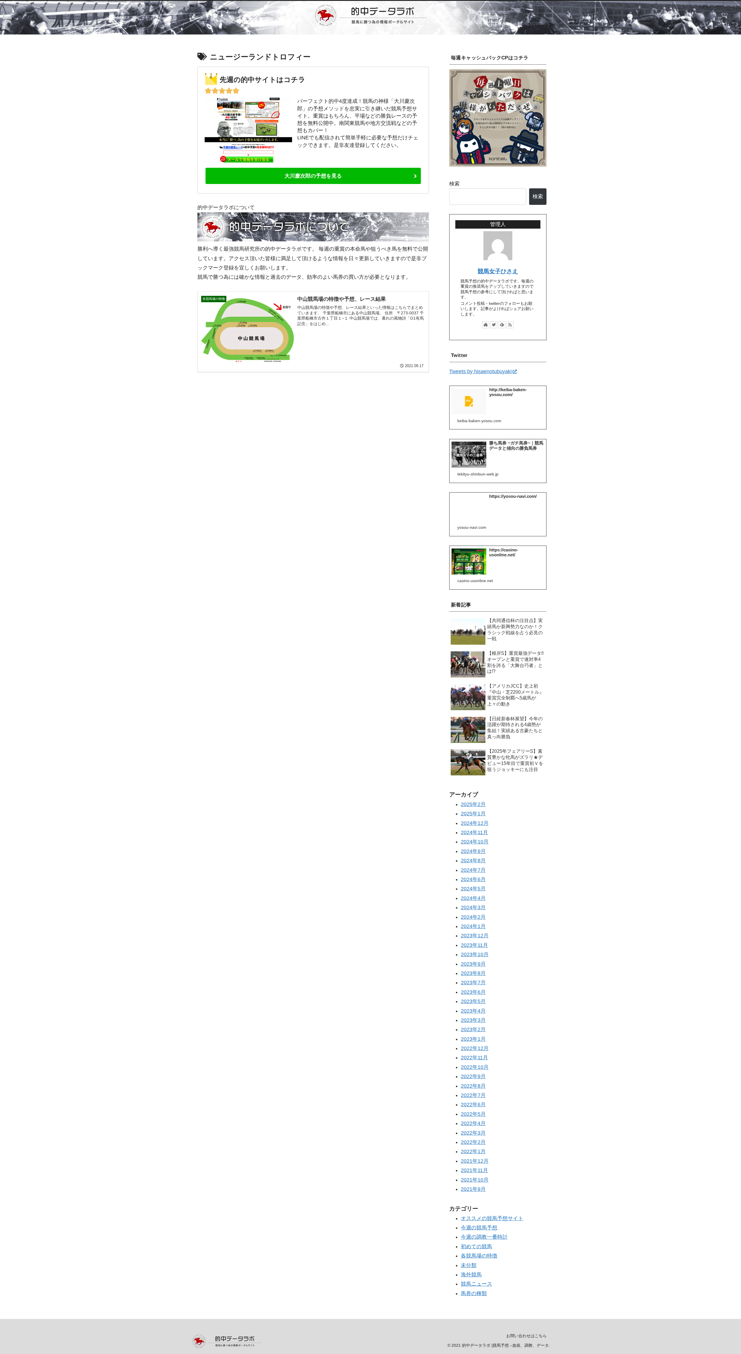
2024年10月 (475, 842)
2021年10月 (475, 1179)
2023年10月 (475, 954)
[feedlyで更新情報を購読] (501, 324)
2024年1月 (473, 926)
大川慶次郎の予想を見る (313, 176)
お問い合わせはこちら (526, 1335)
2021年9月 (473, 1189)
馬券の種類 (474, 1293)
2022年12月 (475, 1048)
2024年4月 (473, 898)
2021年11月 (474, 1170)
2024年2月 (473, 917)
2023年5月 (473, 1001)
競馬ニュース (476, 1284)
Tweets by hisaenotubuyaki (480, 371)
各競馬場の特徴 (479, 1256)
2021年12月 (475, 1161)
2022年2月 (473, 1142)
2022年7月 (473, 1095)
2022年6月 (473, 1104)
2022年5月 (473, 1114)
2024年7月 (473, 870)
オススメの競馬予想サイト (492, 1218)
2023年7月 (473, 982)
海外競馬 (471, 1275)
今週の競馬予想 (479, 1228)
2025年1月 (473, 814)
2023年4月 (473, 1011)
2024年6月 (473, 879)
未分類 (468, 1265)
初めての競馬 (476, 1246)
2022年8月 (473, 1086)
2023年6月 (473, 992)
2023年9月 (473, 964)
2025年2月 (473, 804)
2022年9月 (473, 1076)
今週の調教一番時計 (484, 1237)
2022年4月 (473, 1123)
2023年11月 (474, 945)
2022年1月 (473, 1151)
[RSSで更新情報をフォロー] (510, 324)
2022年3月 (473, 1133)
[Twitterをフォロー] (493, 324)
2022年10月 (475, 1067)
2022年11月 (474, 1057)
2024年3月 (473, 907)
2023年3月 (473, 1020)
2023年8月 (473, 973)
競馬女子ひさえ (498, 271)
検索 (454, 184)
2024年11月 (474, 832)
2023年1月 (473, 1039)
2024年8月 (473, 860)
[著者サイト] (485, 324)
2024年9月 (473, 851)
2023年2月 (473, 1029)
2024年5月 (473, 889)
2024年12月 (475, 823)
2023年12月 (475, 935)
